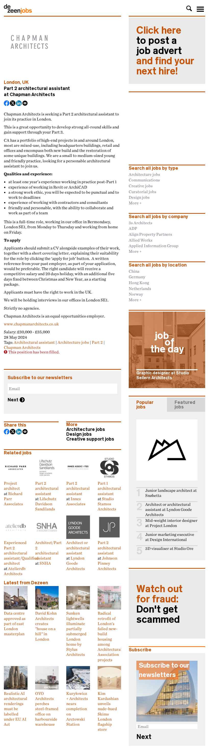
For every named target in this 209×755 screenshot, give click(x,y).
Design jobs (79, 434)
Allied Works (140, 240)
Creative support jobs (90, 439)
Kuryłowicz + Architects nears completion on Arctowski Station (77, 709)
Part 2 (97, 342)
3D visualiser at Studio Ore (169, 548)
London (12, 82)
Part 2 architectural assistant (47, 488)
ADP (133, 228)
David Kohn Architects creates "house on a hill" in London (46, 626)
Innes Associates (75, 501)
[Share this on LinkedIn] (19, 103)
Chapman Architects (32, 94)
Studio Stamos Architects (107, 504)
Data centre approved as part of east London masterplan (14, 623)
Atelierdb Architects (14, 571)
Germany (137, 276)
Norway (136, 294)
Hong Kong (139, 282)
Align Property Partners (150, 234)
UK (25, 82)
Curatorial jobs (142, 191)
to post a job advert (165, 50)
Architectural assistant (34, 342)
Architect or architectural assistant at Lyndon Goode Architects (168, 509)
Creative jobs (141, 185)
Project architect (12, 486)
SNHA (45, 563)
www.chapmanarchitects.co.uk (31, 323)
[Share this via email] (25, 103)
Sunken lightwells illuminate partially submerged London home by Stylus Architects (76, 634)
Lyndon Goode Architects (75, 563)
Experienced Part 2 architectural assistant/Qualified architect (21, 553)
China (134, 271)
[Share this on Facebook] (7, 103)
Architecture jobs (73, 342)
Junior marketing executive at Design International (169, 537)
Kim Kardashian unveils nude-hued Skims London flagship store (108, 711)
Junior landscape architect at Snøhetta (171, 493)
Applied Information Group (153, 245)
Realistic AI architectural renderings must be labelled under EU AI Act (15, 709)
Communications (144, 179)
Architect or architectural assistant (78, 547)
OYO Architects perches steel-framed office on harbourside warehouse (46, 709)
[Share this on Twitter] (13, 103)
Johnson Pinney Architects (107, 563)
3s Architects (140, 222)
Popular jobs (144, 404)
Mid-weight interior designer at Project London (171, 523)
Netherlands (140, 288)
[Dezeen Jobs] (18, 12)
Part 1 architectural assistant (109, 488)
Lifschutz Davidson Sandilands (45, 504)
